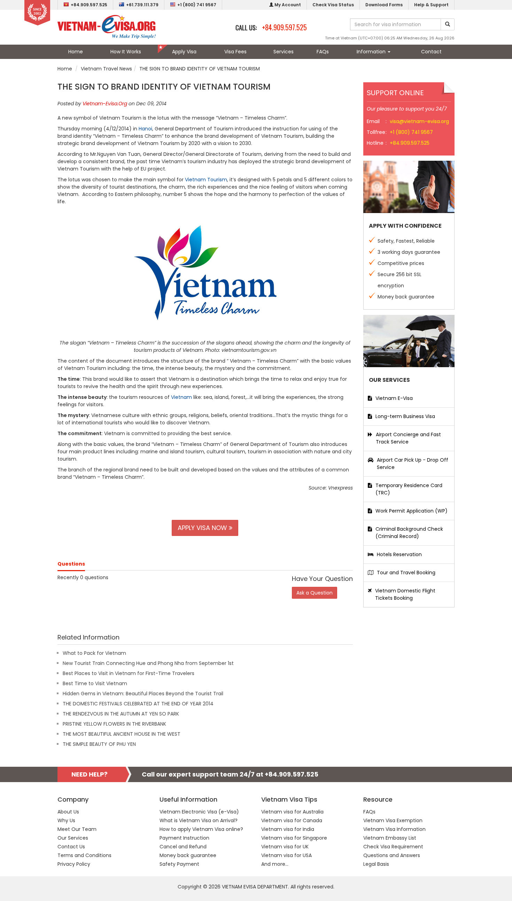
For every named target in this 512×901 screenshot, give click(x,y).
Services (283, 51)
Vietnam (182, 397)
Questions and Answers (391, 855)
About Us (68, 811)
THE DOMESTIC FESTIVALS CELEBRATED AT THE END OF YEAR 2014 (138, 703)
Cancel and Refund (183, 846)
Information (372, 51)
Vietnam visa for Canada (291, 820)
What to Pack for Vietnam (94, 653)
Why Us (66, 820)
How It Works (125, 51)
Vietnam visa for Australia (292, 811)
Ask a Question (314, 592)
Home (75, 51)
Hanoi (145, 128)
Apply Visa (184, 51)
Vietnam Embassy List (389, 837)
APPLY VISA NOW (203, 527)
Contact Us (71, 846)
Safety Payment (179, 864)
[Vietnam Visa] (106, 26)
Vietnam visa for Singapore (294, 837)
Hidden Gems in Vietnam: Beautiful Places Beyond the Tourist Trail (143, 693)
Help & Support (431, 5)
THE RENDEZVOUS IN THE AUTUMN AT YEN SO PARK (121, 713)
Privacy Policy (73, 864)
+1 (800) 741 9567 (196, 5)
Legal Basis (376, 864)
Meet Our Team (76, 829)
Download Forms (384, 5)
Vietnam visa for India (287, 829)
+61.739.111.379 (142, 5)
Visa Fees (235, 51)
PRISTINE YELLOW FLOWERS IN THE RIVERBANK (114, 723)
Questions (71, 563)
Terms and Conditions (84, 855)
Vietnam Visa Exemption (392, 820)
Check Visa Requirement (393, 846)
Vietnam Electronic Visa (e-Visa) (199, 811)
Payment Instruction (184, 837)
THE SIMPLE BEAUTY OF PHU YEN (99, 744)
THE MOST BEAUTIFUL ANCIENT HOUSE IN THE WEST (121, 733)
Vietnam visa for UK (285, 846)
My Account (287, 5)
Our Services (72, 837)
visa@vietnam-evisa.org (419, 121)
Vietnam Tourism (206, 179)
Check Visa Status (333, 5)
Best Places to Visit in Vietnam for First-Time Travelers (128, 673)
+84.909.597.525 (89, 5)
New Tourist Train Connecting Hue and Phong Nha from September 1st (148, 663)
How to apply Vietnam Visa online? (201, 829)
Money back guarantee (188, 855)
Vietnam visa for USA (286, 855)
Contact (431, 51)
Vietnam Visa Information (394, 829)
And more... (274, 864)
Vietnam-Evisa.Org (105, 103)
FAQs (323, 51)
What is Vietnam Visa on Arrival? (199, 820)
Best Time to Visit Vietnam (95, 683)
